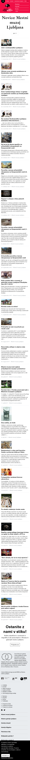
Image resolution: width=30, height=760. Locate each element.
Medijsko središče (7, 691)
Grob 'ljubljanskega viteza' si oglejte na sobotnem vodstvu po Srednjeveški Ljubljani (14, 93)
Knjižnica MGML (6, 690)
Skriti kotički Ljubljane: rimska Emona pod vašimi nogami (14, 607)
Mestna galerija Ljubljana (8, 719)
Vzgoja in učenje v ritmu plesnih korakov (12, 199)
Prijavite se (15, 645)
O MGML (7, 1)
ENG (25, 1)
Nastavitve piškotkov (7, 758)
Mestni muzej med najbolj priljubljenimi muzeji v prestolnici (13, 368)
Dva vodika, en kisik (8, 423)
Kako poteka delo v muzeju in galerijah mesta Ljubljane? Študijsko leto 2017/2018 (14, 282)
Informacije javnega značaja (9, 693)
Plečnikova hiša (5, 731)
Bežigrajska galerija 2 (7, 740)
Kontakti (11, 1)
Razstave (17, 4)
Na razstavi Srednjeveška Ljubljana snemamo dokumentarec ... (13, 120)
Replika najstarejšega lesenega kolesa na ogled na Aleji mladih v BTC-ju (15, 533)
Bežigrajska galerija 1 (7, 736)
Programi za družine (7, 705)
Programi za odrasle (7, 707)
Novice (17, 9)
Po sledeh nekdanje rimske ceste (13, 509)
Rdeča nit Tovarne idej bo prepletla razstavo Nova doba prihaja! (13, 582)
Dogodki (17, 6)
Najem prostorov (6, 688)
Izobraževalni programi (18, 1)
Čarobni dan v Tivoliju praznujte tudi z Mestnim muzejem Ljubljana (15, 391)
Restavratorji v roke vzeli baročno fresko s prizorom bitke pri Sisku (13, 451)
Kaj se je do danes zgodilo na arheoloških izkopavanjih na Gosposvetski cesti (11, 146)
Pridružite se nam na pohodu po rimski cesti (12, 328)
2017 (14, 33)
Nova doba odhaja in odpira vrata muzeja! (13, 348)
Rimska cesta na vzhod (9, 306)
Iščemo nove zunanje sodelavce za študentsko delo (13, 72)
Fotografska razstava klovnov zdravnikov (11, 478)
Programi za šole (6, 703)
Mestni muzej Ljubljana (8, 714)
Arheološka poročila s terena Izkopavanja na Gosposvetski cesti (13, 257)
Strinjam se (5, 755)
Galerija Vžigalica (6, 727)
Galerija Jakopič (6, 723)
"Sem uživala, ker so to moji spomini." (14, 558)
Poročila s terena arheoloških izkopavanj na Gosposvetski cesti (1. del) (14, 229)
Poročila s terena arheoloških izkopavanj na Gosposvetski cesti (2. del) (14, 172)
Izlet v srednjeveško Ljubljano (12, 48)
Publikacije (5, 701)
